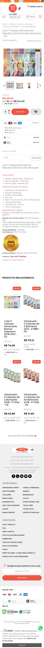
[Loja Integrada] (30, 631)
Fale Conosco (8, 524)
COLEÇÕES (6, 495)
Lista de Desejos (36, 111)
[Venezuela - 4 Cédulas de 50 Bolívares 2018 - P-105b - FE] (32, 392)
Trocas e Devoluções (12, 542)
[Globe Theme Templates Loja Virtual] (12, 630)
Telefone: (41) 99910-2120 (22, 457)
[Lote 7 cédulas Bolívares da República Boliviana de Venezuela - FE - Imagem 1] (10, 85)
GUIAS (5, 549)
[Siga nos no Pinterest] (30, 476)
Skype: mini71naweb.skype (22, 464)
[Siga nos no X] (17, 476)
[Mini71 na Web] (13, 8)
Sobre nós (7, 539)
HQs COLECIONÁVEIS (10, 505)
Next (40, 85)
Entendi (22, 645)
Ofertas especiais (31, 512)
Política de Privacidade (13, 535)
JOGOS (26, 498)
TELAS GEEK (28, 505)
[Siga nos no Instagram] (26, 476)
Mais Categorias (10, 546)
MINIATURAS (7, 498)
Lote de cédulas (28, 27)
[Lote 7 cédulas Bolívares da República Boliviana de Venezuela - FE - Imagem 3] (29, 85)
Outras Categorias (10, 27)
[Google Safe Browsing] (25, 612)
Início (4, 24)
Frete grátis (8, 532)
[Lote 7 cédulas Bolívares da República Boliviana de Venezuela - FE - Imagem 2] (19, 85)
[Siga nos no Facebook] (13, 476)
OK (36, 157)
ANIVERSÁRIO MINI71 (10, 488)
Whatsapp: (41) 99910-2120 (22, 460)
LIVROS (5, 509)
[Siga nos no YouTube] (21, 476)
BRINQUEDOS (28, 495)
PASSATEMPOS (8, 512)
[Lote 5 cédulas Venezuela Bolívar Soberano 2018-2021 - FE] (12, 321)
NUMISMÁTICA (8, 502)
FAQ (4, 528)
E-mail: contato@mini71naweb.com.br (22, 467)
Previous (4, 85)
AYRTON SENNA (8, 491)
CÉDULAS (28, 24)
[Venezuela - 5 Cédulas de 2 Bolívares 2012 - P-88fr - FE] (32, 318)
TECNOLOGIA (28, 509)
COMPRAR (20, 111)
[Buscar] (18, 16)
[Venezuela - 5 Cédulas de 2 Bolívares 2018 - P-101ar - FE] (12, 391)
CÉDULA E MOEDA (16, 24)
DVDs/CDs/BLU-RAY (31, 502)
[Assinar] (22, 577)
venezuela (38, 41)
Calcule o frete (9, 151)
